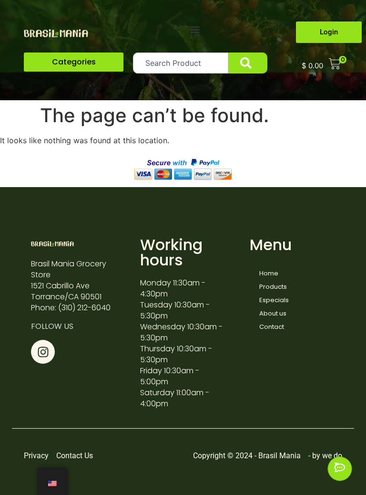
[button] (195, 29)
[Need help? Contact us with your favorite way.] (340, 469)
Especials (274, 300)
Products (273, 286)
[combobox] (180, 63)
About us (272, 313)
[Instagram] (43, 352)
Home (268, 273)
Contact (271, 326)
